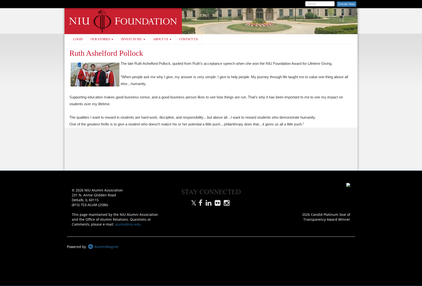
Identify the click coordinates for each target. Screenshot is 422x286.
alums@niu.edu (128, 224)
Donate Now (346, 4)
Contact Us (188, 39)
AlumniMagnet (105, 246)
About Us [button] (161, 39)
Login (78, 39)
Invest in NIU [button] (132, 39)
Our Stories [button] (101, 39)
